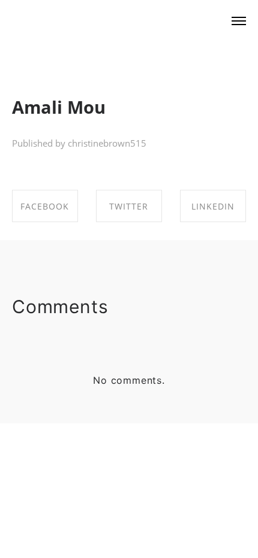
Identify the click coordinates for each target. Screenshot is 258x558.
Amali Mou (59, 107)
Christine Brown (78, 21)
